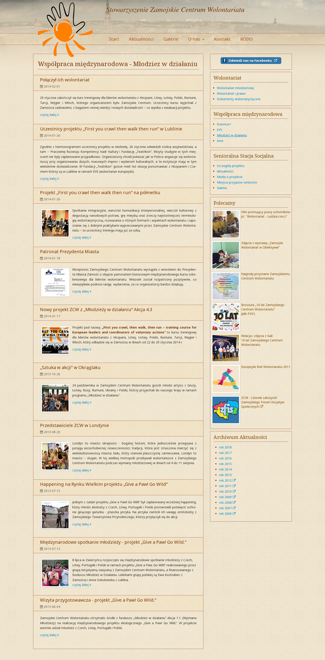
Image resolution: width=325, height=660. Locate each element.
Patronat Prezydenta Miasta (69, 251)
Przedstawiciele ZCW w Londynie (74, 425)
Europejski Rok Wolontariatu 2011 (265, 367)
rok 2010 (226, 491)
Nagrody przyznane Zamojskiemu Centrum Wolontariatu (265, 276)
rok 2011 (226, 486)
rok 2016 (225, 458)
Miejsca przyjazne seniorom (237, 182)
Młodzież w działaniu (232, 135)
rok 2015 (225, 464)
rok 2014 (225, 469)
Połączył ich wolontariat (65, 80)
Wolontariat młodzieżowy (235, 88)
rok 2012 (226, 480)
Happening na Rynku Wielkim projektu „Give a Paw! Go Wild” (104, 484)
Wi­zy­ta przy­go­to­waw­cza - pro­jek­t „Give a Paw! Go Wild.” (98, 600)
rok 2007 (226, 508)
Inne (220, 141)
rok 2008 (226, 502)
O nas (194, 39)
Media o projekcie (230, 177)
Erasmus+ (224, 124)
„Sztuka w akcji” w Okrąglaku (70, 367)
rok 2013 (225, 475)
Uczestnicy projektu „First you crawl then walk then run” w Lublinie (111, 129)
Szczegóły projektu (230, 166)
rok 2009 (226, 497)
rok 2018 (225, 447)
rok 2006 (226, 513)
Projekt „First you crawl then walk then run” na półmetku (100, 192)
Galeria (222, 188)
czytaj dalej (48, 115)
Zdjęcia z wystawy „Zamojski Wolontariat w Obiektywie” (262, 245)
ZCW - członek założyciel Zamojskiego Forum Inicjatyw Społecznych (262, 402)
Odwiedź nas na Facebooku (250, 60)
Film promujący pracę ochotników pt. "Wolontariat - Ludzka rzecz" (265, 214)
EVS (219, 130)
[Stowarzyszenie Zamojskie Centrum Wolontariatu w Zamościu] (65, 29)
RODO (246, 39)
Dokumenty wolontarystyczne (238, 99)
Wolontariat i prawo (231, 93)
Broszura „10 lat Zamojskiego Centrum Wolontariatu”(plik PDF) (262, 309)
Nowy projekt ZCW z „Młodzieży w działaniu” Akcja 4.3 (96, 309)
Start (114, 39)
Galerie (170, 39)
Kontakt (222, 39)
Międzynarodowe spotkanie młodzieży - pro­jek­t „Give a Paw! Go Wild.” (113, 542)
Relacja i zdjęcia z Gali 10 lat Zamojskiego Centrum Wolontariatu (262, 340)
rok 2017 (225, 453)
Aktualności (141, 39)
